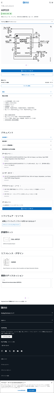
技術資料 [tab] (5, 137)
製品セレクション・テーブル (28, 74)
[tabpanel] (27, 113)
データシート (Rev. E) (28, 70)
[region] (27, 386)
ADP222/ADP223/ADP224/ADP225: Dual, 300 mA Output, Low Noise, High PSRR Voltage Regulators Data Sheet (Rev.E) (26, 158)
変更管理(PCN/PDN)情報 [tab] (8, 149)
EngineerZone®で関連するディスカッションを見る (12, 301)
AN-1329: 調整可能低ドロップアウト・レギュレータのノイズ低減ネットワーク (24, 189)
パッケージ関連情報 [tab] (7, 145)
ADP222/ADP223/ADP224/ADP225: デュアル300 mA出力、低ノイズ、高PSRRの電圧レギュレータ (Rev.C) (27, 164)
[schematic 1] (27, 44)
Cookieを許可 (32, 390)
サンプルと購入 (27, 85)
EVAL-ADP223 (15, 239)
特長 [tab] (3, 92)
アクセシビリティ (5, 364)
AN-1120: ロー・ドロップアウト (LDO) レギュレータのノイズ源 (20, 194)
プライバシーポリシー (6, 370)
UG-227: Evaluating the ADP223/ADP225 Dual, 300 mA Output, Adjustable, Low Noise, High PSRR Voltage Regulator (27, 177)
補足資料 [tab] (5, 141)
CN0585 (13, 262)
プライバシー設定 (5, 375)
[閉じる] (51, 382)
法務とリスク (4, 359)
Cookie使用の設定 (21, 390)
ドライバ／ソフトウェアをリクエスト (11, 224)
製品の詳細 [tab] (5, 96)
